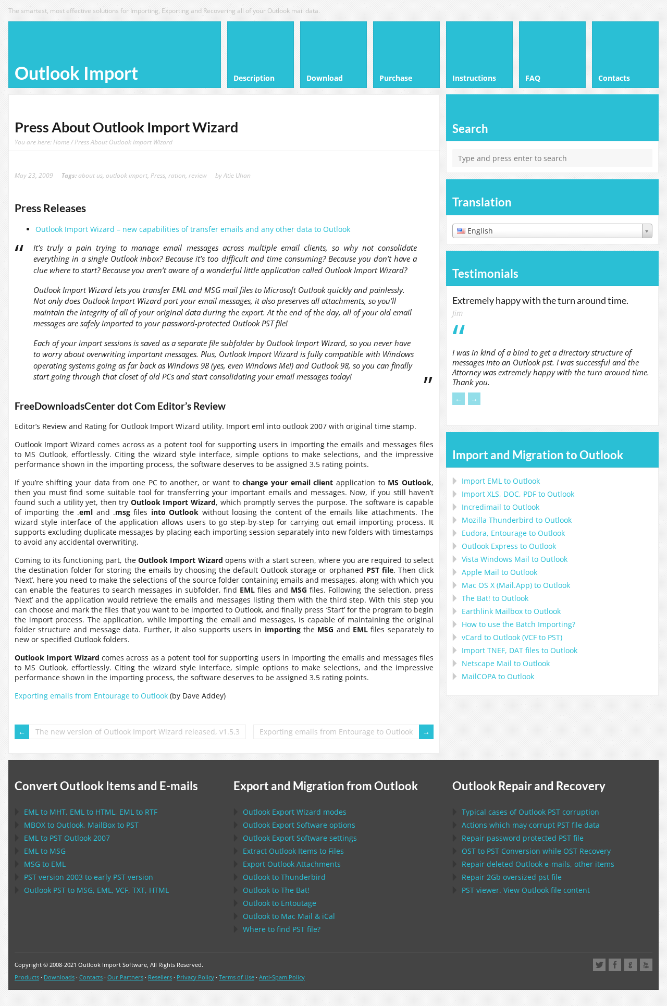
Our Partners (125, 977)
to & (289, 916)
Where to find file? (281, 929)
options (299, 825)
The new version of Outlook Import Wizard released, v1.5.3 (137, 732)
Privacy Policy (195, 977)
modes (295, 812)
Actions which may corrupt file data (531, 825)
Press (158, 175)
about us (90, 175)
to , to (81, 825)
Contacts (91, 977)
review (198, 175)
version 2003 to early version (88, 877)
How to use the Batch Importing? (518, 624)
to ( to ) (512, 637)
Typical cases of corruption (530, 812)
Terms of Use (236, 977)
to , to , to (90, 812)
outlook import (126, 175)
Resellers (160, 977)
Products (27, 977)
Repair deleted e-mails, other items (538, 864)
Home (61, 142)
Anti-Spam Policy (282, 977)
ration (177, 175)
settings (300, 838)
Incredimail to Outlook (500, 507)
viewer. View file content (526, 890)
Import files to (519, 650)
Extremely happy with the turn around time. (540, 300)
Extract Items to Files (293, 851)
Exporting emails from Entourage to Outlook (91, 696)
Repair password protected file (523, 838)
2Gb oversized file (512, 877)
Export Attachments (292, 864)
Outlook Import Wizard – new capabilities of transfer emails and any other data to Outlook (192, 229)
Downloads (59, 977)
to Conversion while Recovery (536, 851)
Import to (501, 481)
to (517, 520)
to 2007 (67, 838)
